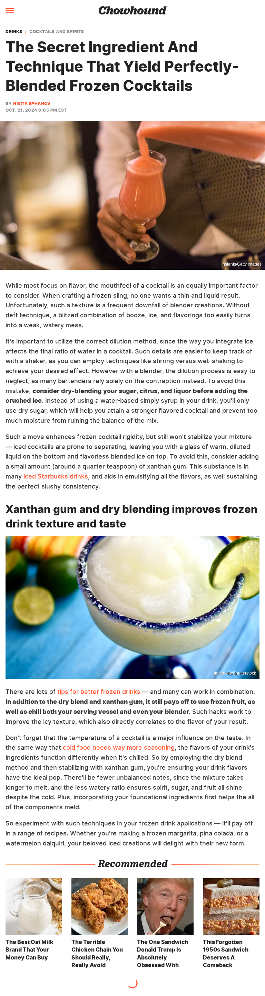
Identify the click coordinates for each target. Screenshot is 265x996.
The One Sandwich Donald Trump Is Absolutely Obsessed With (162, 953)
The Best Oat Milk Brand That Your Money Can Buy (29, 949)
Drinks (14, 32)
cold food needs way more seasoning (119, 747)
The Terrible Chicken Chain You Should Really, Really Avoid (97, 953)
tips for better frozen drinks (98, 691)
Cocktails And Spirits (56, 32)
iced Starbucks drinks (55, 476)
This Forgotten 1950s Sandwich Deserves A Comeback (225, 953)
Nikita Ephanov (31, 103)
